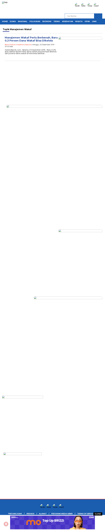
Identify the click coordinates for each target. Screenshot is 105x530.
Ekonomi (46, 21)
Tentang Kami (15, 514)
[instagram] (90, 6)
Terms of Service (85, 514)
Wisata (78, 21)
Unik (94, 21)
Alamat (43, 514)
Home (5, 21)
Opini (87, 21)
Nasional (22, 21)
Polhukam (35, 21)
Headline (20, 45)
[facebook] (78, 6)
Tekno (56, 21)
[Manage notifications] (6, 524)
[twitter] (84, 6)
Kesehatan (67, 21)
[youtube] (97, 6)
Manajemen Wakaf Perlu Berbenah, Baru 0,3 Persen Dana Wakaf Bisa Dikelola (31, 39)
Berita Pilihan (10, 45)
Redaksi (30, 514)
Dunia (13, 21)
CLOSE (98, 514)
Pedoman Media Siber (62, 514)
